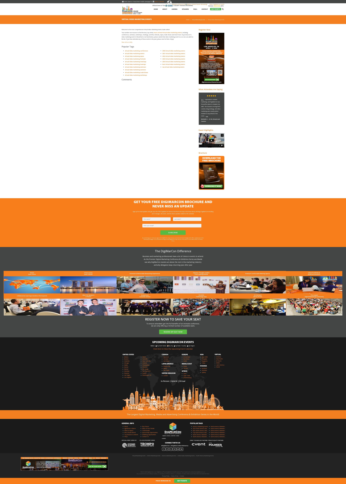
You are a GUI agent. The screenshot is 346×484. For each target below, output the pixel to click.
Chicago (126, 363)
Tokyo (203, 363)
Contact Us (145, 436)
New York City (146, 361)
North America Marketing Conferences (200, 435)
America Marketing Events (200, 426)
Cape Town (186, 375)
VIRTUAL (218, 354)
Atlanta (126, 357)
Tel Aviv (185, 368)
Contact (182, 476)
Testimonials (146, 430)
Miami (144, 357)
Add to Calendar (159, 1)
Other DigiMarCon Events (216, 4)
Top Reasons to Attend (131, 434)
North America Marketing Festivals (218, 426)
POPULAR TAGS (196, 423)
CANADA (165, 355)
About (126, 426)
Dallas (126, 365)
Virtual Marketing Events (139, 456)
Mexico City (166, 366)
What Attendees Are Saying (210, 89)
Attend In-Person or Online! (180, 4)
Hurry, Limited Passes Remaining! (197, 4)
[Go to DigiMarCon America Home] (127, 15)
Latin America (220, 365)
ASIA (202, 355)
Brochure (203, 153)
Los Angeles (127, 377)
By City (171, 346)
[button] (219, 96)
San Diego (145, 369)
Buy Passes (145, 426)
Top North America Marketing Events (200, 432)
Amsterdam (186, 357)
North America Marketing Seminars (218, 432)
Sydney (204, 372)
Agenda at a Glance (130, 428)
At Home (218, 361)
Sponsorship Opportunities (150, 432)
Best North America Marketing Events (200, 430)
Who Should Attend (130, 432)
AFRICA (184, 371)
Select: (153, 346)
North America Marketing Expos (200, 436)
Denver (126, 367)
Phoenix (144, 367)
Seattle (144, 373)
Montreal (166, 357)
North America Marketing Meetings (218, 428)
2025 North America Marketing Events (200, 428)
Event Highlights (206, 130)
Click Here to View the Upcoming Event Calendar (173, 349)
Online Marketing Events (153, 456)
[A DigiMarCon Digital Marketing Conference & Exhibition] (173, 435)
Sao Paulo (166, 370)
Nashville (145, 359)
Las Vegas (127, 375)
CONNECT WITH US (172, 443)
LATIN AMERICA (167, 364)
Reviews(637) (215, 6)
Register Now (204, 29)
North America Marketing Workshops (218, 436)
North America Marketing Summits (218, 435)
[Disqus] (158, 107)
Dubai (185, 366)
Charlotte (127, 361)
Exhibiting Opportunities (149, 434)
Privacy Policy (165, 476)
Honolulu (126, 371)
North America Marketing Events (205, 456)
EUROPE (185, 355)
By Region (192, 346)
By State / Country (180, 346)
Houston (126, 373)
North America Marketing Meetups (218, 430)
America (218, 357)
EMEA (218, 363)
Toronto (165, 359)
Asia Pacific (219, 359)
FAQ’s (126, 436)
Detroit (126, 369)
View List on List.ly (127, 42)
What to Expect (128, 430)
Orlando (144, 363)
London (165, 375)
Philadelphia (145, 365)
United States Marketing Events (186, 456)
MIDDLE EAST (187, 364)
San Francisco (146, 371)
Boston (126, 359)
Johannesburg (187, 377)
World (218, 367)
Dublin (185, 361)
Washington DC (146, 375)
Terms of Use (174, 476)
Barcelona (186, 359)
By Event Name (161, 346)
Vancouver (166, 361)
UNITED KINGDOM (169, 373)
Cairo (184, 373)
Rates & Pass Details (148, 428)
